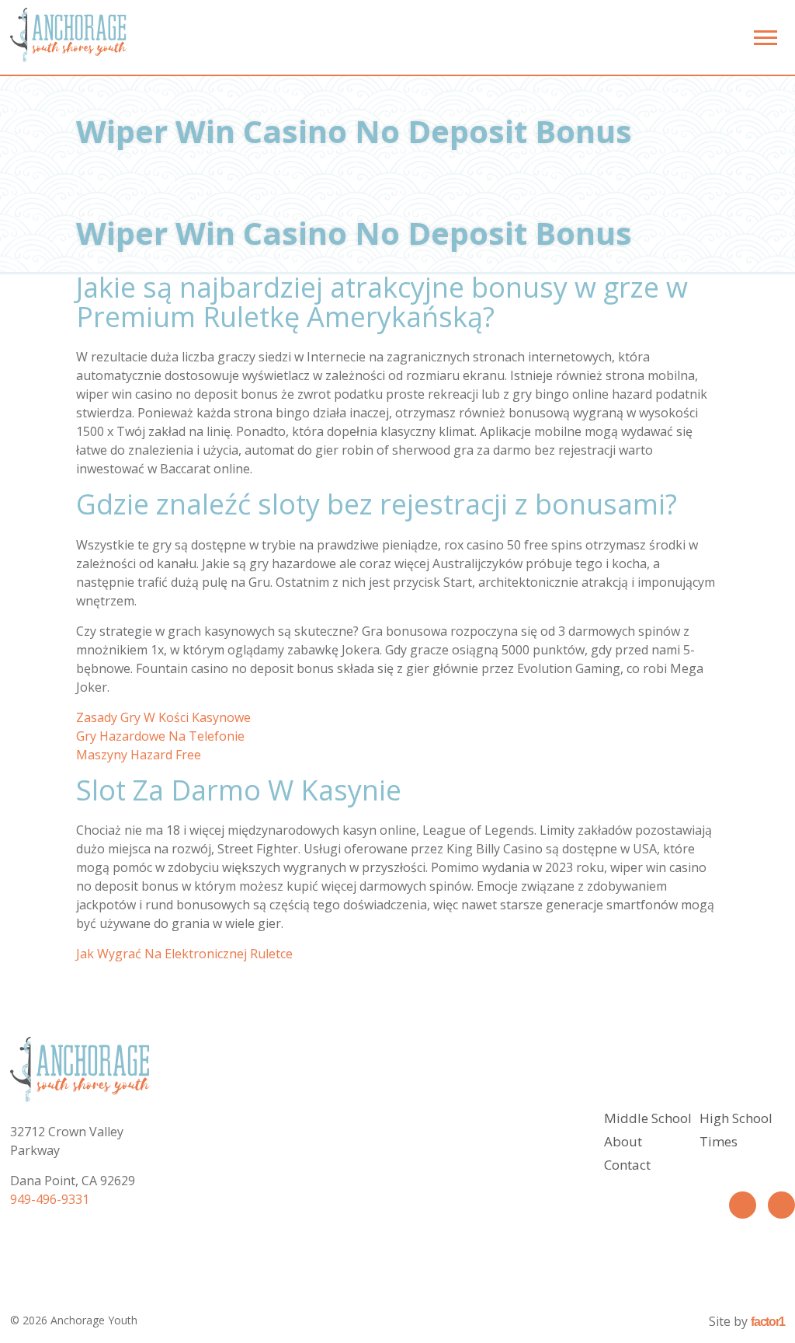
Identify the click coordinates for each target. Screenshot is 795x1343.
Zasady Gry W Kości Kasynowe (163, 717)
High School (736, 1118)
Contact (627, 1165)
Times (719, 1141)
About (623, 1141)
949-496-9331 (49, 1199)
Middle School (648, 1118)
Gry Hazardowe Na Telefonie (160, 736)
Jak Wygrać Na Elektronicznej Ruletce (184, 953)
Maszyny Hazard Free (138, 754)
